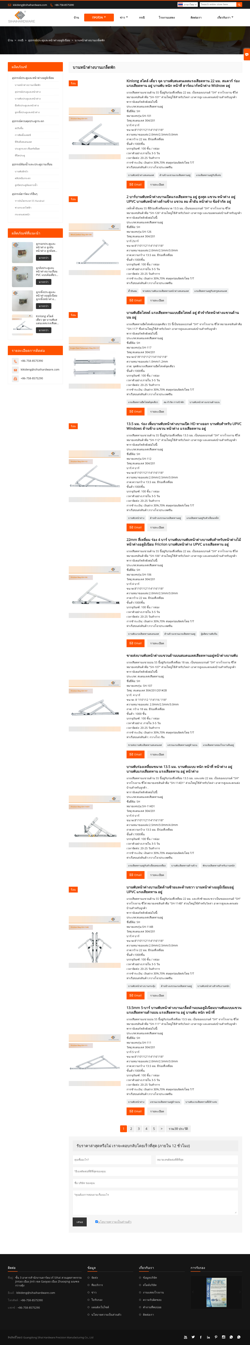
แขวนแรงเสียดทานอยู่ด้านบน (182, 745)
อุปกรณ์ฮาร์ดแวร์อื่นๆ (25, 194)
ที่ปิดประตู (20, 155)
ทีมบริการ (97, 1285)
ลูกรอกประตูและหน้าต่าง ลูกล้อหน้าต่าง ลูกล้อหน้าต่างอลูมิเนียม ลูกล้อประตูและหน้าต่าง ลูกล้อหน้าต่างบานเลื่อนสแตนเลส (47, 247)
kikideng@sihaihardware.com (30, 5)
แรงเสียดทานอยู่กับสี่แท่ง (208, 175)
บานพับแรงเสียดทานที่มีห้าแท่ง (201, 1102)
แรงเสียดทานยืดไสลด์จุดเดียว (143, 402)
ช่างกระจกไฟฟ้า (23, 207)
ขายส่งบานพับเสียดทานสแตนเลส (145, 745)
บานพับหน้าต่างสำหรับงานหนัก (213, 986)
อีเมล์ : (11, 1293)
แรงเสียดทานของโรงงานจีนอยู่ (218, 745)
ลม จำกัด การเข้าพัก (174, 402)
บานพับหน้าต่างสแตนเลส (141, 175)
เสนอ (80, 1222)
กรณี (142, 17)
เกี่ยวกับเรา (223, 17)
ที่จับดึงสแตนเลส (23, 141)
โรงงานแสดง (167, 17)
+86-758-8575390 (64, 5)
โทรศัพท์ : (14, 1300)
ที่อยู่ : (11, 1277)
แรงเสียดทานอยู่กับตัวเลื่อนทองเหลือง (147, 865)
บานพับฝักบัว (21, 171)
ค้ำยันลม (132, 291)
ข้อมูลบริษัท (150, 1277)
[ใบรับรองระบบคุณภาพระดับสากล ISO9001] (216, 1292)
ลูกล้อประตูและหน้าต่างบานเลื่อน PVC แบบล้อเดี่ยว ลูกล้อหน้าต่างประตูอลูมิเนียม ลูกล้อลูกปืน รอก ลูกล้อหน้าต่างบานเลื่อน (46, 271)
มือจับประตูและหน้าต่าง (27, 105)
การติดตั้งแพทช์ (23, 135)
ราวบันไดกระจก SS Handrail (29, 200)
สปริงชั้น (19, 128)
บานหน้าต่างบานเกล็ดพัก (27, 85)
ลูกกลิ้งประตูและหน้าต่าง (27, 112)
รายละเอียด (157, 184)
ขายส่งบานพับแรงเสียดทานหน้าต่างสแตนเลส (166, 291)
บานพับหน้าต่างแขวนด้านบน (205, 402)
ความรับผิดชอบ (152, 1300)
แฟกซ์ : (12, 1307)
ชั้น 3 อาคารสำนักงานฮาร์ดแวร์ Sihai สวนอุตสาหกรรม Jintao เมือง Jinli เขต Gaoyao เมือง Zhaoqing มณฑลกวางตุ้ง (48, 1281)
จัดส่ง (94, 1277)
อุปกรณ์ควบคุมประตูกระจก (28, 121)
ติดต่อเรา (196, 17)
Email (135, 184)
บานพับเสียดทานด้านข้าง (184, 865)
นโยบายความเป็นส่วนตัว (106, 1314)
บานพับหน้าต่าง (136, 518)
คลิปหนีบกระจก (22, 178)
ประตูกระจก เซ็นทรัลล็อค (27, 148)
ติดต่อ (12, 1268)
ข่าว (122, 17)
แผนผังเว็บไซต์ (100, 1307)
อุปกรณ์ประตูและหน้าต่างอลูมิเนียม (49, 40)
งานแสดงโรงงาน (153, 1292)
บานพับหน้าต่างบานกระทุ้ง (141, 986)
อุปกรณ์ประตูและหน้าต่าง (28, 91)
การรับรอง (198, 1268)
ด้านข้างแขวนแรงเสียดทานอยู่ (175, 175)
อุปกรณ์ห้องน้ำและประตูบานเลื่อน (32, 164)
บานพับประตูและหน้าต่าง (28, 98)
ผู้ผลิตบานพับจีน (209, 634)
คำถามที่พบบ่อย (152, 1307)
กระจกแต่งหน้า (22, 214)
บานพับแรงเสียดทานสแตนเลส (143, 634)
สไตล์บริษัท (149, 1285)
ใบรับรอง (96, 1300)
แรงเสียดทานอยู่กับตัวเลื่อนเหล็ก (203, 518)
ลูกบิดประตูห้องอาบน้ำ (26, 185)
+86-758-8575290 (32, 378)
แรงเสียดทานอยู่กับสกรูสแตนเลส (210, 291)
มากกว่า (43, 258)
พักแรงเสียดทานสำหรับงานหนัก (219, 865)
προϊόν (97, 17)
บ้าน (76, 17)
